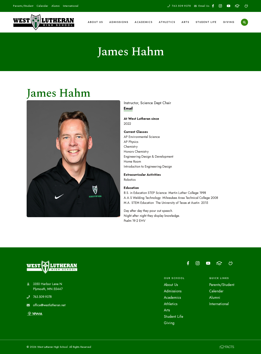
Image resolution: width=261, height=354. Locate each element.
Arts (185, 22)
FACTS (237, 6)
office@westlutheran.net (49, 305)
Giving (229, 22)
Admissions (118, 22)
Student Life (206, 22)
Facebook (213, 6)
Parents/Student (23, 6)
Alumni (55, 6)
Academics (144, 22)
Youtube (228, 6)
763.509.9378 (181, 6)
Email (128, 108)
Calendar (42, 6)
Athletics (167, 22)
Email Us (204, 6)
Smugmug (246, 6)
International (70, 6)
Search (244, 22)
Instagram (220, 6)
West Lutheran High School (52, 267)
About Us (95, 22)
